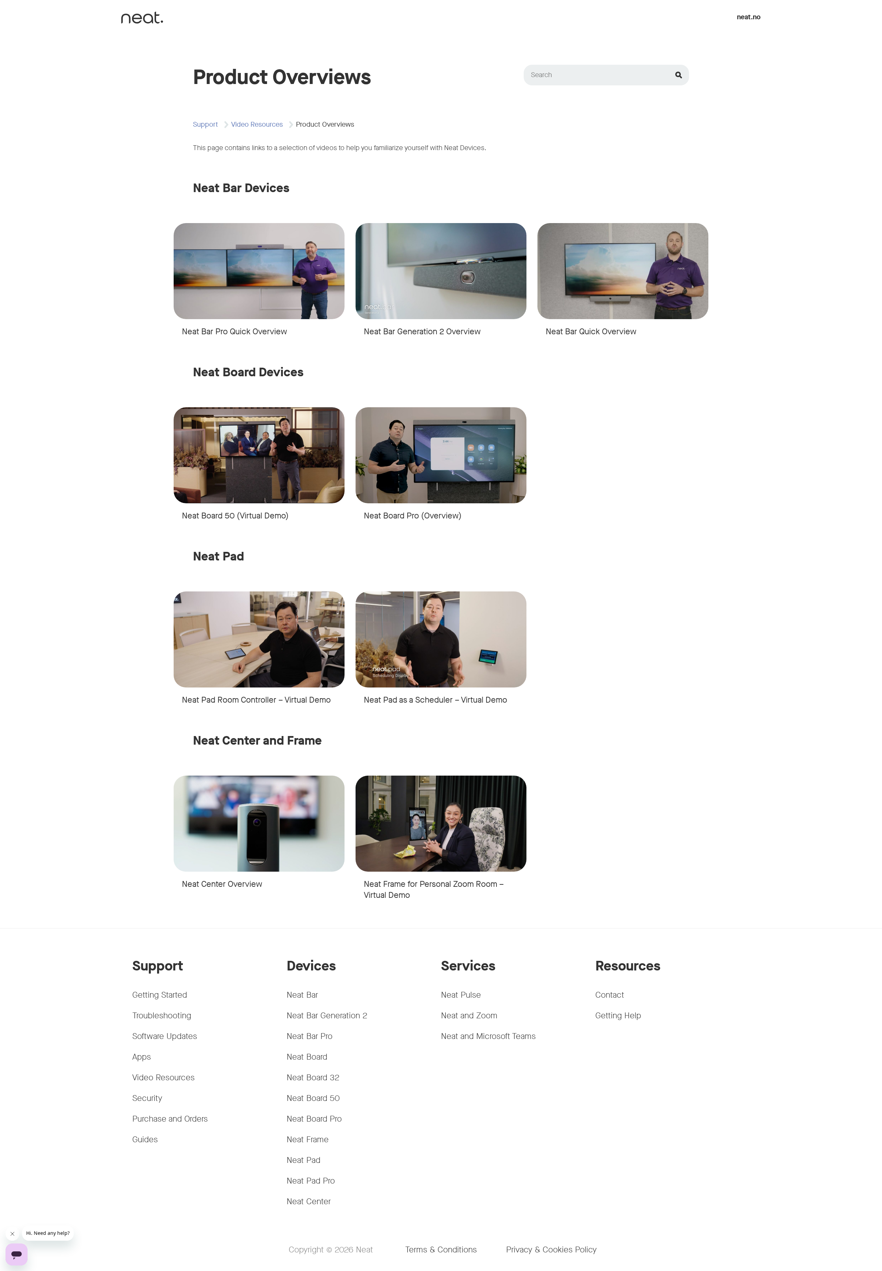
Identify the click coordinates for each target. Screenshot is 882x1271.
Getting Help (618, 1015)
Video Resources (257, 124)
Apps (141, 1056)
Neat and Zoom (469, 1015)
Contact (609, 994)
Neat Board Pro (314, 1118)
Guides (145, 1139)
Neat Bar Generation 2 (327, 1015)
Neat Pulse (461, 994)
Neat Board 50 (313, 1098)
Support (205, 124)
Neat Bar (302, 994)
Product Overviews (325, 124)
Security (147, 1098)
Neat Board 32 (313, 1077)
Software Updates (164, 1036)
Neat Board (307, 1056)
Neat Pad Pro (311, 1180)
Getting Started (159, 994)
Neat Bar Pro (309, 1036)
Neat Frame (308, 1139)
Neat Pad (303, 1160)
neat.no (749, 17)
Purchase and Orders (170, 1118)
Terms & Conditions (441, 1249)
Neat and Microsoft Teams (488, 1036)
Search (541, 75)
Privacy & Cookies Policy (551, 1249)
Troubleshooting (161, 1015)
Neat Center (309, 1201)
